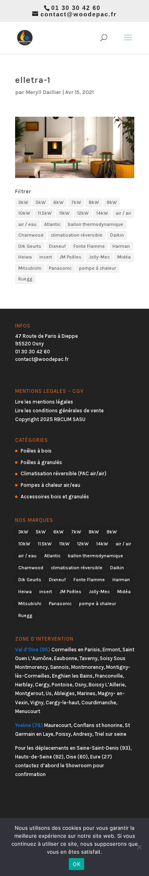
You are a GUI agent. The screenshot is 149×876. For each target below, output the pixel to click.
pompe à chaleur (97, 268)
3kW (23, 202)
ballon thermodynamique (95, 224)
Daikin (117, 235)
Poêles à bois (36, 451)
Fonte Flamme (89, 246)
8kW (94, 202)
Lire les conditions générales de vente (59, 411)
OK (76, 864)
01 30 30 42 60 (32, 352)
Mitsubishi (29, 268)
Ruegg (25, 279)
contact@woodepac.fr (42, 359)
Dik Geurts (29, 246)
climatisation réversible (77, 235)
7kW (76, 202)
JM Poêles (70, 257)
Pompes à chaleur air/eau (50, 485)
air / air (123, 213)
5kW (41, 202)
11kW (64, 213)
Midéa (124, 257)
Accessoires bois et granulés (55, 497)
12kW (83, 213)
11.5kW (45, 213)
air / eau (27, 224)
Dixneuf (57, 246)
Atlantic (52, 224)
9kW (111, 202)
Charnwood (30, 235)
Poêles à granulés (41, 462)
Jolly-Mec (99, 257)
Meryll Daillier (43, 92)
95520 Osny (29, 344)
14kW (102, 213)
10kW (24, 213)
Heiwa (25, 257)
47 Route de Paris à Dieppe (46, 336)
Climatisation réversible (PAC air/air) (63, 473)
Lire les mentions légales (44, 402)
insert (45, 257)
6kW (58, 202)
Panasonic (60, 268)
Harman (121, 246)
